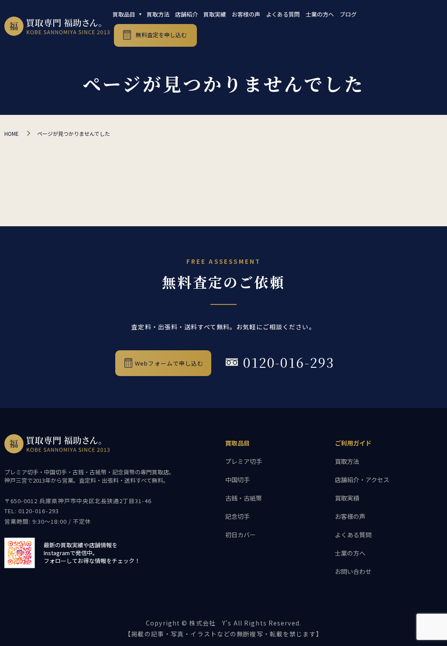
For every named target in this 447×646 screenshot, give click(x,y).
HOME (11, 133)
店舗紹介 (186, 14)
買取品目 (124, 14)
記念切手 (237, 516)
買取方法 (158, 14)
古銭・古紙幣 (243, 498)
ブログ (348, 14)
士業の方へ (320, 14)
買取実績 (214, 14)
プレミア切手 (243, 461)
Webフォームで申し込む (169, 363)
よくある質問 (283, 14)
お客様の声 (246, 14)
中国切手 (237, 479)
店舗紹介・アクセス (362, 479)
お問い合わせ (353, 571)
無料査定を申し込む (161, 35)
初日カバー (240, 534)
